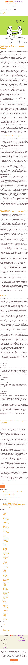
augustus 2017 (5, 597)
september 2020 (6, 556)
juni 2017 (4, 600)
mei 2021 (4, 545)
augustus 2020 (5, 557)
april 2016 (5, 618)
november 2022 (6, 532)
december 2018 (6, 578)
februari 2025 (5, 521)
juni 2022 (4, 535)
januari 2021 (5, 550)
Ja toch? (3, 13)
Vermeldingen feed (6, 630)
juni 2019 (4, 570)
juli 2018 (4, 583)
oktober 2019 (5, 565)
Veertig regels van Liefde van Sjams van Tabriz (15, 501)
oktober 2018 (5, 580)
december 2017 (6, 592)
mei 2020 (4, 559)
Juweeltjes (20, 637)
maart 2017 (5, 603)
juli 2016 (4, 614)
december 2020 (6, 552)
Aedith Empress (6, 504)
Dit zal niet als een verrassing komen (10, 493)
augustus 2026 (5, 512)
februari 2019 (5, 575)
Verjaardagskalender (22, 638)
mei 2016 (4, 616)
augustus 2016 (5, 613)
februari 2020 (5, 563)
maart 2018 (5, 588)
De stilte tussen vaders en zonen (9, 494)
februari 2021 (5, 549)
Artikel (4, 624)
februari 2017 (5, 605)
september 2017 (6, 596)
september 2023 (6, 528)
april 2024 (5, 525)
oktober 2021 (5, 540)
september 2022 (6, 534)
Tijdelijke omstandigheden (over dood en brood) (12, 491)
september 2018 (6, 581)
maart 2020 (5, 562)
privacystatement (13, 657)
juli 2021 (4, 543)
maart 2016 (5, 619)
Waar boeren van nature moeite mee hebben (11, 497)
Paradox (3, 296)
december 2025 (6, 518)
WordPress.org (5, 633)
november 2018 (6, 579)
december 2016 (6, 607)
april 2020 (5, 561)
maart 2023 (5, 531)
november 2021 (6, 539)
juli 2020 (4, 558)
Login (4, 629)
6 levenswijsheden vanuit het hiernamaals (18, 504)
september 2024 (6, 523)
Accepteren (14, 660)
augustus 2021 (5, 541)
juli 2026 (4, 513)
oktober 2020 (5, 554)
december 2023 (6, 527)
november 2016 (6, 609)
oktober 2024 (5, 522)
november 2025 (6, 519)
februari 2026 (5, 517)
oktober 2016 (5, 610)
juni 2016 (4, 615)
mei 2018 (4, 585)
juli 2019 (4, 569)
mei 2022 (4, 536)
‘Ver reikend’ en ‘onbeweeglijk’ (10, 136)
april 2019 (5, 572)
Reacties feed (5, 631)
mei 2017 (4, 601)
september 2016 (6, 611)
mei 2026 (4, 515)
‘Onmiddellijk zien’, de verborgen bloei (13, 211)
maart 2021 (5, 548)
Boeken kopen (21, 635)
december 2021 (6, 537)
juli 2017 (4, 598)
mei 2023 (4, 530)
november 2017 (6, 593)
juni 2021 (4, 544)
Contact (5, 647)
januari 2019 (5, 576)
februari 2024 (5, 526)
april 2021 (5, 547)
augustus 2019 (5, 567)
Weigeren (14, 662)
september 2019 (6, 566)
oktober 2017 (5, 594)
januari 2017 (5, 606)
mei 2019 (4, 571)
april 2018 (5, 587)
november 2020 (6, 553)
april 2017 (5, 602)
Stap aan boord (21, 640)
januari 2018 (5, 591)
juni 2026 (4, 514)
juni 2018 (4, 584)
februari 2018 (5, 589)
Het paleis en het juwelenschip (8, 495)
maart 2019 (5, 574)
